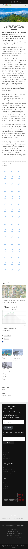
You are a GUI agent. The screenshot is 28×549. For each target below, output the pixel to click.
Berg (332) (6, 452)
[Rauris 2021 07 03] (5, 171)
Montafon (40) (7, 469)
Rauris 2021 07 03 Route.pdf (17, 300)
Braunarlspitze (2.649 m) (14, 533)
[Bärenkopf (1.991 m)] (7, 352)
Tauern (9, 395)
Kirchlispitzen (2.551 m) (14, 529)
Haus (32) (6, 456)
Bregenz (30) (7, 458)
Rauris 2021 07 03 (8, 163)
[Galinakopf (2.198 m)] (18, 352)
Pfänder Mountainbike (14, 537)
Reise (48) (6, 454)
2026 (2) (5, 482)
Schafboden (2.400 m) (14, 535)
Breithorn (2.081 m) (14, 531)
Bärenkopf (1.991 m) (6, 355)
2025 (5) (5, 484)
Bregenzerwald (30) (9, 471)
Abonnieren (8, 427)
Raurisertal (14, 47)
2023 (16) (5, 488)
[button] (3, 546)
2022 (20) (5, 490)
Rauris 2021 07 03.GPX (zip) (9, 302)
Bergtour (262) (7, 467)
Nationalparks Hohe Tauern (18, 49)
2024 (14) (5, 486)
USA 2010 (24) (7, 460)
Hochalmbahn (20, 59)
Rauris (4, 395)
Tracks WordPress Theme (10, 545)
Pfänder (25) (7, 475)
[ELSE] (7, 5)
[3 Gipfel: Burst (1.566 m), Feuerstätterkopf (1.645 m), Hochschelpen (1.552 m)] (7, 365)
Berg (18, 25)
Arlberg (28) (7, 473)
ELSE (14, 515)
